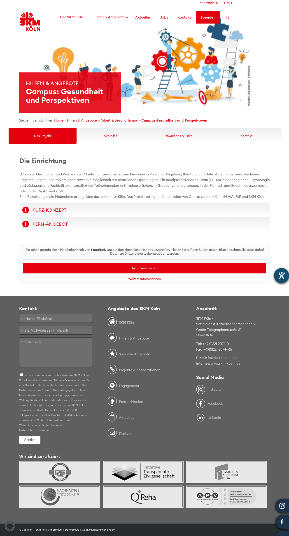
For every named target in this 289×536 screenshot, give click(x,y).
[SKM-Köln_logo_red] (30, 28)
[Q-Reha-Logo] (143, 497)
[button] (10, 526)
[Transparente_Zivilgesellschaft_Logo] (143, 472)
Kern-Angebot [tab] (50, 224)
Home (59, 120)
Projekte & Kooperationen (139, 370)
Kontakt (125, 433)
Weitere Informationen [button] (144, 279)
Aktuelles (126, 417)
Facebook (215, 403)
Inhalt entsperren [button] (144, 268)
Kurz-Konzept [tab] (49, 210)
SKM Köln (126, 322)
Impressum (56, 529)
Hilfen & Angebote (82, 120)
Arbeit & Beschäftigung (119, 120)
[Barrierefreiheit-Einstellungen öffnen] (281, 275)
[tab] (43, 136)
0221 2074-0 (224, 3)
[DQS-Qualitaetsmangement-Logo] (59, 472)
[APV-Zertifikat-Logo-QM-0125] (226, 497)
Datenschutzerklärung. (34, 430)
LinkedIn (214, 417)
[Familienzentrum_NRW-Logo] (226, 472)
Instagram (215, 389)
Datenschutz (72, 529)
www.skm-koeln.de (225, 363)
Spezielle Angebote (134, 354)
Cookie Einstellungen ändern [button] (98, 529)
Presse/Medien (131, 402)
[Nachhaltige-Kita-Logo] (59, 497)
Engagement (129, 386)
